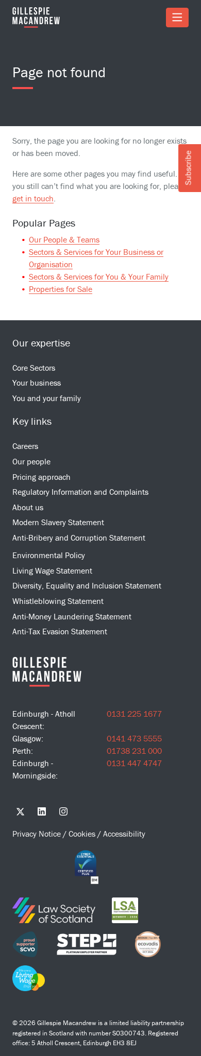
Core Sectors (33, 367)
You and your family (46, 398)
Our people (31, 461)
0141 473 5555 (134, 738)
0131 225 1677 (134, 713)
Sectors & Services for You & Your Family (99, 276)
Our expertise (41, 342)
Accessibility (124, 833)
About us (27, 507)
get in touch (33, 198)
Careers (25, 446)
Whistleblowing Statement (58, 601)
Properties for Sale (60, 289)
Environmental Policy (48, 555)
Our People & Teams (64, 239)
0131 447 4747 (134, 763)
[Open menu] (177, 17)
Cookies (83, 833)
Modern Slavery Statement (58, 522)
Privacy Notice (37, 833)
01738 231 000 (134, 751)
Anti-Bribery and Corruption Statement (78, 537)
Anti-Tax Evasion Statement (59, 631)
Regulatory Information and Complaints (80, 492)
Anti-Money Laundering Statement (71, 616)
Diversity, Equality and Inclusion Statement (86, 585)
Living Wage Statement (52, 570)
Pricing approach (41, 477)
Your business (36, 382)
